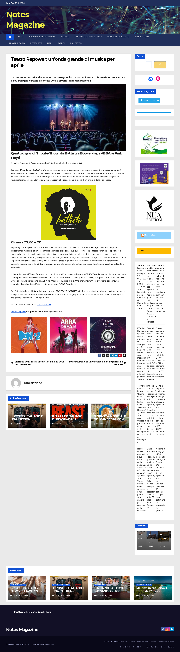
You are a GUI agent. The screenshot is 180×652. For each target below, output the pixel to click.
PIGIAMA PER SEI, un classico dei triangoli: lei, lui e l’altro (96, 363)
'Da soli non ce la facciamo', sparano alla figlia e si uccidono (151, 394)
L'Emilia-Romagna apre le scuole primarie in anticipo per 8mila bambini (141, 339)
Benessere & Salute (118, 37)
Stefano (17, 424)
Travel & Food (17, 43)
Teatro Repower (18, 311)
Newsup (39, 644)
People (65, 37)
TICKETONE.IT (44, 304)
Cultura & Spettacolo (42, 37)
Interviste (36, 43)
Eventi (61, 43)
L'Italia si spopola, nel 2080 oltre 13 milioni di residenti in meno (160, 273)
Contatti (75, 43)
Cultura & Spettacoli (61, 585)
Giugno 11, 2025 (153, 542)
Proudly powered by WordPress (18, 644)
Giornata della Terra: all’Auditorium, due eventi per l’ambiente (40, 363)
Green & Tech (141, 37)
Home (20, 37)
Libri (49, 43)
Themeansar (48, 644)
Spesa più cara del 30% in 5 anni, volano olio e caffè (160, 336)
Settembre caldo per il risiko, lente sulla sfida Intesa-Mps (151, 339)
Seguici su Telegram (151, 100)
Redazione (34, 383)
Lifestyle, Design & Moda (88, 37)
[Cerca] (160, 64)
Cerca (140, 56)
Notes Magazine (22, 629)
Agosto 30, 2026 (20, 596)
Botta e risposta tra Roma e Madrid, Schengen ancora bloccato (160, 394)
